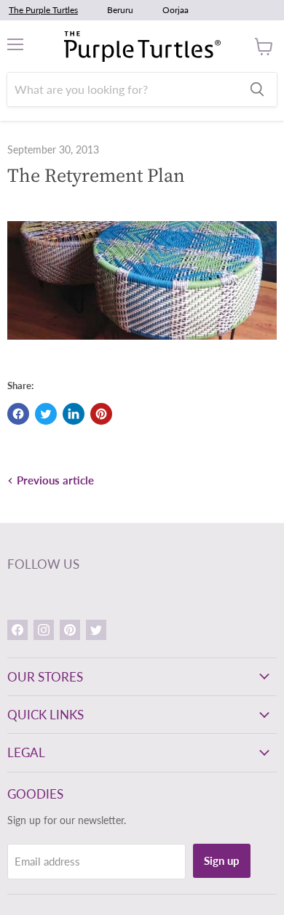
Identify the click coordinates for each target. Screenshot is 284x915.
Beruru (120, 9)
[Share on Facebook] (18, 414)
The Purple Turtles (43, 9)
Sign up (222, 860)
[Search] (257, 89)
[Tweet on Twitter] (46, 414)
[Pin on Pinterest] (101, 414)
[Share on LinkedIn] (73, 414)
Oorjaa (175, 9)
